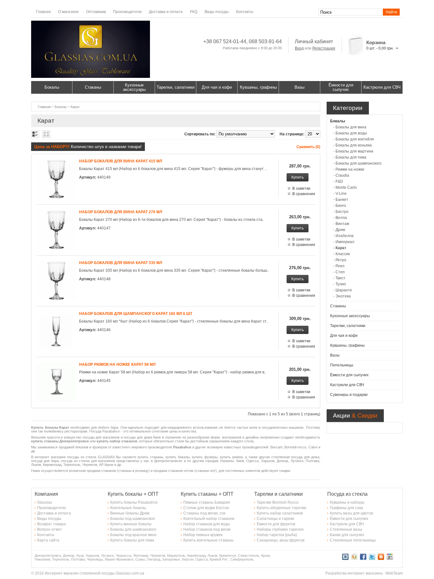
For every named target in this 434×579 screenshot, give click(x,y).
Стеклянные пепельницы (353, 540)
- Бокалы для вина (349, 127)
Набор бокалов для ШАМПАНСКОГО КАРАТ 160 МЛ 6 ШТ (135, 313)
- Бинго (339, 205)
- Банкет (340, 199)
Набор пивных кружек (202, 535)
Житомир (140, 555)
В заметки (301, 188)
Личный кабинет (314, 41)
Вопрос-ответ (49, 529)
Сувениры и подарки (349, 394)
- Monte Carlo (345, 187)
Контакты (244, 12)
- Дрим (339, 230)
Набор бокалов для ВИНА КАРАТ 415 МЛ (120, 161)
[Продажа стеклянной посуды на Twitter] (372, 558)
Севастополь (248, 555)
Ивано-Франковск (119, 559)
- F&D (338, 181)
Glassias (44, 502)
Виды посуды (217, 12)
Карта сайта (48, 540)
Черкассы (124, 555)
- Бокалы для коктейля (353, 139)
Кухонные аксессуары (134, 87)
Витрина (46, 134)
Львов (212, 555)
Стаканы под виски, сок (204, 513)
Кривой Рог (218, 559)
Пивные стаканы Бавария (206, 502)
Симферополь (242, 559)
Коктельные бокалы (128, 508)
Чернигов (157, 555)
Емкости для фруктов (276, 524)
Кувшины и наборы (347, 502)
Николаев (42, 559)
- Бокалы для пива (349, 157)
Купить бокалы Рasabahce (134, 502)
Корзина (375, 42)
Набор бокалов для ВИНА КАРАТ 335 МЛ (120, 263)
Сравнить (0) (308, 147)
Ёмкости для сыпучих (341, 87)
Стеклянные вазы (346, 529)
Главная (43, 12)
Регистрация (323, 48)
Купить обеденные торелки (281, 508)
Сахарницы (267, 540)
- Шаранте (342, 290)
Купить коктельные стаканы (208, 540)
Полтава (78, 559)
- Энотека (342, 296)
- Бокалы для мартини (353, 151)
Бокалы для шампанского (133, 529)
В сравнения (303, 194)
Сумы (140, 559)
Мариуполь (176, 555)
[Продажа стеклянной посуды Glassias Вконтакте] (345, 558)
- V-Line (340, 193)
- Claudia (341, 175)
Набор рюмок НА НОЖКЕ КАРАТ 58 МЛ (117, 364)
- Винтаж (341, 223)
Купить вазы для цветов (351, 513)
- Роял (338, 266)
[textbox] (350, 12)
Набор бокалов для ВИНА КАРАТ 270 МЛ (120, 212)
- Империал (343, 242)
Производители (127, 12)
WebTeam (394, 573)
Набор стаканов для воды (206, 524)
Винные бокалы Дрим (129, 513)
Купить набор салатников (280, 513)
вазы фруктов (292, 540)
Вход (299, 48)
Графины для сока (346, 508)
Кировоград (196, 555)
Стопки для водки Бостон (206, 508)
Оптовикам (96, 12)
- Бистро (341, 211)
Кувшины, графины (258, 87)
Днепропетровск (48, 555)
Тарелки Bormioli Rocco (278, 502)
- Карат (339, 248)
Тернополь (60, 559)
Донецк (68, 555)
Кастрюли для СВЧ (382, 87)
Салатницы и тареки (275, 518)
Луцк (80, 555)
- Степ (339, 272)
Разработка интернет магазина (354, 573)
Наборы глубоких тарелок (280, 529)
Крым (265, 555)
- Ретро (339, 260)
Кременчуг (227, 555)
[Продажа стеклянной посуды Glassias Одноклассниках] (354, 558)
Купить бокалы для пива (132, 540)
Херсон (187, 559)
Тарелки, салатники (175, 87)
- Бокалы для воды (350, 133)
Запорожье (171, 559)
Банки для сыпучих (347, 535)
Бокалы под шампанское (132, 518)
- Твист (339, 278)
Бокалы (51, 87)
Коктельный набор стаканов (208, 518)
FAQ (193, 12)
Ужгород (153, 559)
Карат (75, 107)
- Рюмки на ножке (348, 169)
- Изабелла (343, 236)
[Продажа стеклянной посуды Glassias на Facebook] (363, 558)
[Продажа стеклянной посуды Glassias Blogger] (381, 558)
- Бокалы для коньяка (352, 145)
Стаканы (93, 87)
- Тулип (339, 284)
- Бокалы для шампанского (357, 163)
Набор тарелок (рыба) (277, 535)
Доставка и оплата (166, 12)
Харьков (92, 555)
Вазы (299, 87)
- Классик (341, 254)
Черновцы (95, 559)
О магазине (68, 12)
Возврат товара (51, 524)
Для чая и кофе (217, 87)
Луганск (107, 555)
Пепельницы (341, 365)
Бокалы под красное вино (133, 535)
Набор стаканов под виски (207, 529)
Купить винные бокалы (131, 524)
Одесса (201, 559)
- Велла (340, 217)
